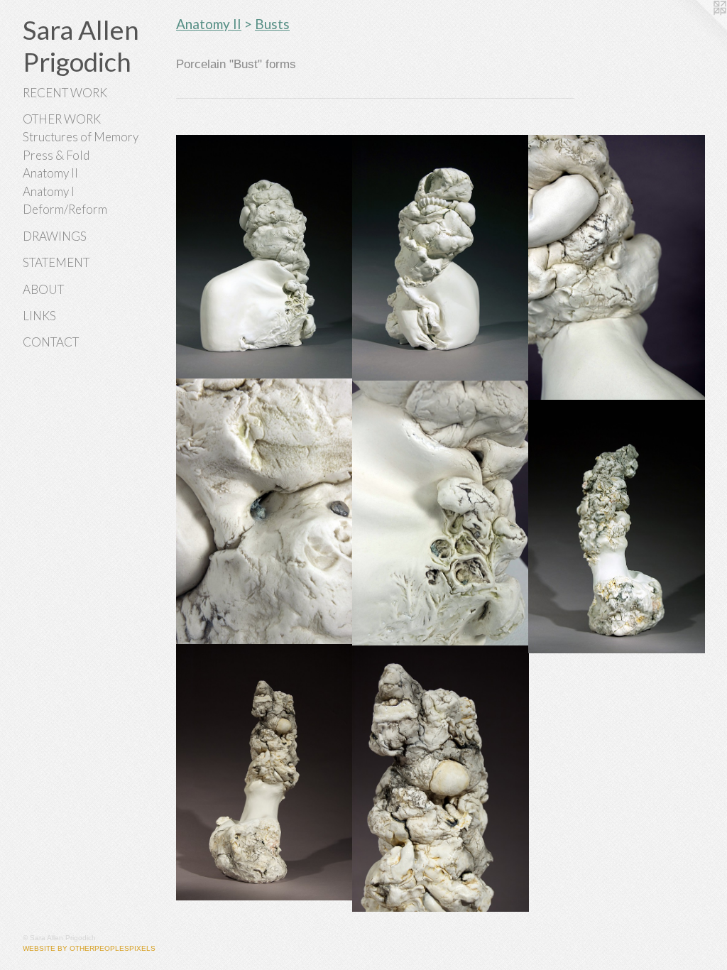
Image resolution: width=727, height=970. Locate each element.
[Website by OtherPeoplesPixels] (698, 28)
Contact (51, 341)
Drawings (55, 236)
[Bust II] (616, 527)
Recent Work (65, 92)
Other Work (62, 118)
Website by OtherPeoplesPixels (89, 948)
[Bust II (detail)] (440, 778)
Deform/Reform (65, 209)
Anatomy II (50, 172)
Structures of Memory (80, 136)
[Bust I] (264, 257)
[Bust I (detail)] (440, 258)
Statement (56, 262)
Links (39, 315)
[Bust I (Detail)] (440, 514)
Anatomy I (49, 191)
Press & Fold (56, 155)
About (43, 289)
